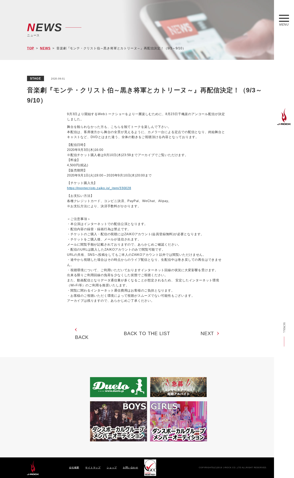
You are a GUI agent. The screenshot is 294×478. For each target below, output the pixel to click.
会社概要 (74, 467)
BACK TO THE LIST (147, 333)
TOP (30, 48)
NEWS (45, 48)
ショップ (112, 467)
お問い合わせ (130, 467)
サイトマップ (93, 467)
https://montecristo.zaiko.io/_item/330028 (99, 188)
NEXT (207, 333)
